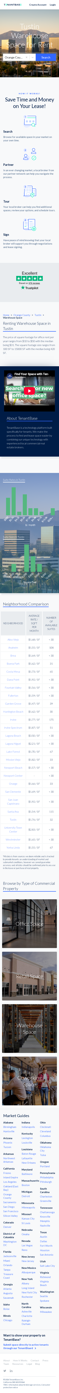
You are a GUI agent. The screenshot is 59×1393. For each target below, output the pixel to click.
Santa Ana (13, 811)
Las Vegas (27, 1245)
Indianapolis (28, 1126)
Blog (37, 1363)
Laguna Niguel (13, 743)
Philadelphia (46, 1177)
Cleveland (45, 1131)
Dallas (43, 1241)
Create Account (38, 4)
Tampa (6, 1269)
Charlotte (27, 1315)
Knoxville (45, 1216)
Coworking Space (29, 1080)
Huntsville (8, 1131)
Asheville (27, 1311)
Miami (6, 1260)
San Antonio (46, 1254)
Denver (7, 1226)
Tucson (7, 1147)
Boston (26, 1185)
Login (53, 4)
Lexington (27, 1138)
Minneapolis (28, 1207)
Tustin (38, 314)
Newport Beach (13, 767)
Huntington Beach (13, 711)
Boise (6, 1308)
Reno (24, 1249)
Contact (35, 1360)
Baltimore (27, 1173)
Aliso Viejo (13, 639)
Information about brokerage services (25, 1385)
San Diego (9, 1206)
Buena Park (13, 663)
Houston (44, 1250)
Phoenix (7, 1142)
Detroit (26, 1196)
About (6, 1360)
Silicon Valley (10, 1215)
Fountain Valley (13, 687)
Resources (17, 1363)
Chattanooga (47, 1212)
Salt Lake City (47, 1265)
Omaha (25, 1234)
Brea (13, 655)
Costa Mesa (13, 671)
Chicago (7, 1320)
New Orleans (29, 1162)
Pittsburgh (46, 1181)
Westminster (13, 839)
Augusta (7, 1293)
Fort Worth (46, 1245)
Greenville (45, 1200)
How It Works (20, 1360)
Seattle (44, 1296)
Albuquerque (28, 1272)
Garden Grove (13, 703)
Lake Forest (13, 751)
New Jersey (28, 1261)
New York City (29, 1292)
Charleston (46, 1196)
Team (6, 1363)
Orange (13, 783)
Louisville (27, 1142)
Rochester (27, 1296)
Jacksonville (9, 1256)
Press (45, 1360)
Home (6, 314)
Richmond (45, 1277)
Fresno (7, 1172)
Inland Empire (10, 1177)
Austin (43, 1236)
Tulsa (43, 1155)
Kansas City (28, 1218)
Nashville (45, 1225)
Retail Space (29, 976)
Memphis (45, 1221)
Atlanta (7, 1288)
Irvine (13, 719)
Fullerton (13, 695)
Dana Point (13, 679)
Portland (45, 1166)
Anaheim (13, 647)
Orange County (22, 314)
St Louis (26, 1223)
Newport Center (13, 775)
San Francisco (10, 1211)
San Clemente (13, 791)
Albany (25, 1283)
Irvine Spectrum (13, 727)
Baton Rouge (29, 1153)
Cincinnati (45, 1126)
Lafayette (27, 1158)
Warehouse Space (29, 1028)
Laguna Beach (13, 735)
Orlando (7, 1265)
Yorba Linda (13, 847)
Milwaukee (46, 1311)
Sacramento (9, 1202)
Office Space (29, 923)
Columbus (45, 1135)
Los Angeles (10, 1181)
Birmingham (9, 1126)
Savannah (8, 1297)
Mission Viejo (13, 759)
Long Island (28, 1287)
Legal (29, 1363)
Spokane (44, 1300)
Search (45, 57)
